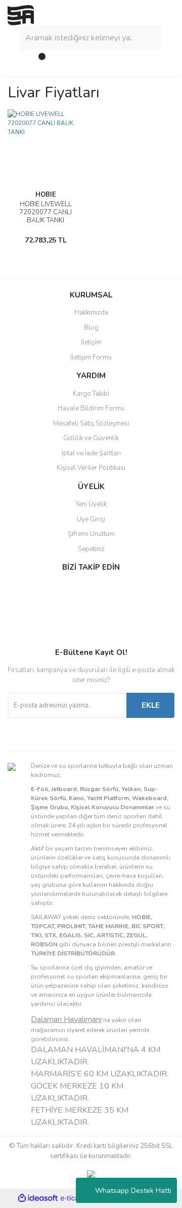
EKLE (151, 705)
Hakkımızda (91, 312)
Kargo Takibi (91, 393)
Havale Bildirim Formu (91, 408)
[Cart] (38, 60)
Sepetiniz (91, 549)
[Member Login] (18, 60)
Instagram (41, 610)
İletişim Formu (91, 357)
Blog (91, 327)
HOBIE (45, 194)
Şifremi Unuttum (91, 533)
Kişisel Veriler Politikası (91, 467)
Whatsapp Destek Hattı (133, 1190)
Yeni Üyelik (91, 504)
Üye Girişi (91, 519)
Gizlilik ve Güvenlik (91, 438)
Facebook (41, 589)
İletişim (91, 342)
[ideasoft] (38, 1198)
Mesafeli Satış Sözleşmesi (91, 423)
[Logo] (21, 15)
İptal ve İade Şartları (91, 453)
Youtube (41, 631)
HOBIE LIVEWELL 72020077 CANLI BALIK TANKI (45, 212)
